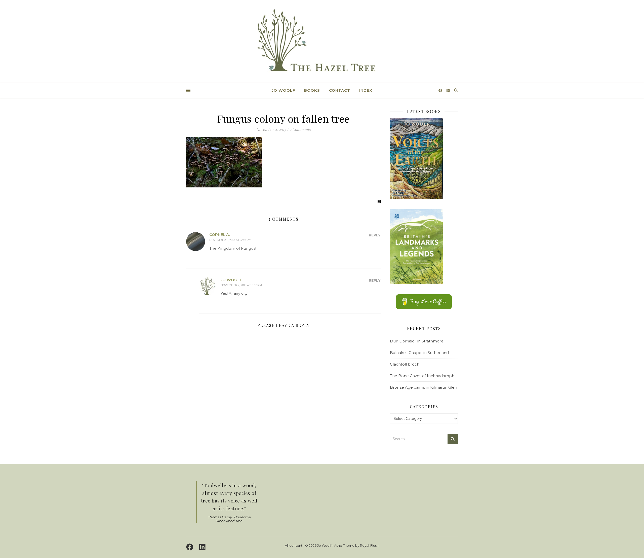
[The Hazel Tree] (322, 42)
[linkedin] (448, 90)
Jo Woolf (283, 90)
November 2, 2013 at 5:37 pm (241, 285)
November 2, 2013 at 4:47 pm (230, 240)
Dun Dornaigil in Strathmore (417, 341)
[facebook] (440, 90)
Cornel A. (219, 234)
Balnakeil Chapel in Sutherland (419, 352)
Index (365, 90)
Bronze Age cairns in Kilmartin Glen (423, 387)
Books (312, 90)
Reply (375, 235)
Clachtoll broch (404, 364)
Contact (339, 90)
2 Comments (300, 129)
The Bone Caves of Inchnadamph (422, 375)
